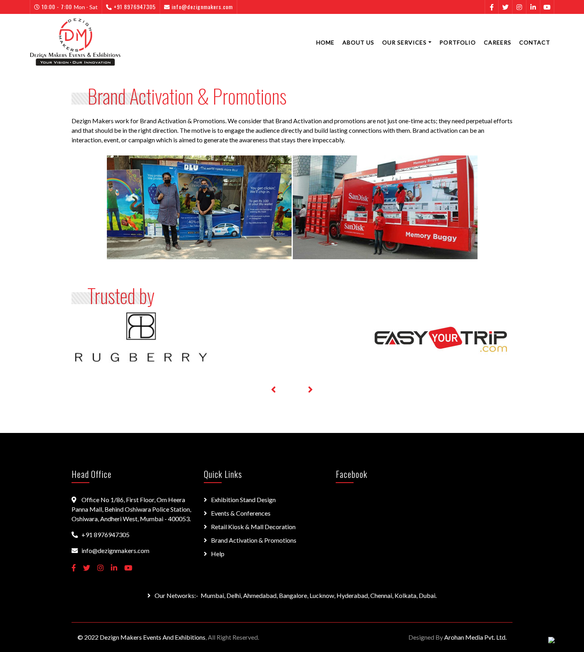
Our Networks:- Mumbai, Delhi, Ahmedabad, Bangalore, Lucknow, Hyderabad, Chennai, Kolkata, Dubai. (296, 595)
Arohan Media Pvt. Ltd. (475, 637)
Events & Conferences (241, 513)
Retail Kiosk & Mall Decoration (253, 526)
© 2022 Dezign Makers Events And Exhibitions (141, 637)
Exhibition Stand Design (243, 499)
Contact (534, 42)
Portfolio (457, 42)
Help (217, 553)
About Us (358, 42)
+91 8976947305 (135, 6)
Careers (497, 42)
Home (325, 42)
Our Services (404, 42)
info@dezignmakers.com (202, 6)
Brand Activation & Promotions (253, 540)
